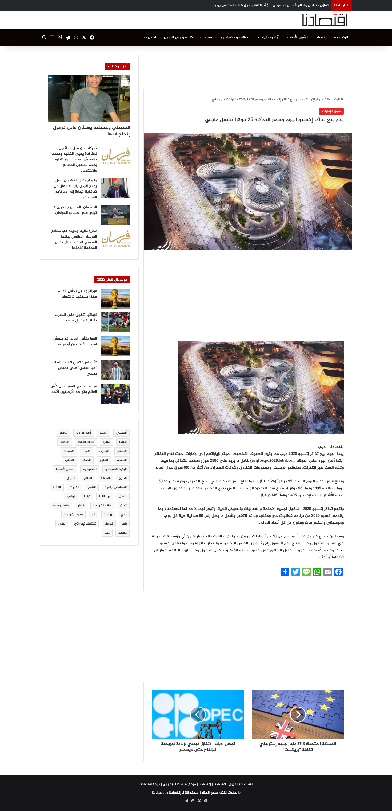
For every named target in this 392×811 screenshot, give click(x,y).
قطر (124, 523)
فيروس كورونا (73, 514)
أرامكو (103, 433)
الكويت (74, 487)
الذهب (69, 460)
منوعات (206, 37)
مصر (107, 533)
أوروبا (106, 442)
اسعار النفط (86, 442)
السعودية (90, 469)
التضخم (122, 460)
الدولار (87, 460)
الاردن (86, 451)
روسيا (108, 514)
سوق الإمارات (314, 100)
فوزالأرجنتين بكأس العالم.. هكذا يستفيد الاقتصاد (76, 294)
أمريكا (63, 433)
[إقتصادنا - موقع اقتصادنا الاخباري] (312, 20)
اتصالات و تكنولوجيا (235, 37)
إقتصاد (321, 37)
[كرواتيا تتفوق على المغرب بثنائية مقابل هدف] (115, 322)
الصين (123, 478)
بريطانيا (104, 496)
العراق (71, 478)
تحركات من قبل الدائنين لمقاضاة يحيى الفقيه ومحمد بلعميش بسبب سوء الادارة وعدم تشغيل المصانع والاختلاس (74, 159)
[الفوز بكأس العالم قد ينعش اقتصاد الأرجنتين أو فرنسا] (115, 346)
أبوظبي (121, 433)
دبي (124, 514)
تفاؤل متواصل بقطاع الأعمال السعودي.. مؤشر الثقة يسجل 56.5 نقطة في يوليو (271, 5)
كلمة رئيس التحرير (178, 37)
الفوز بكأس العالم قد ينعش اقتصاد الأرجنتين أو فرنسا (75, 341)
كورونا (109, 523)
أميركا (123, 442)
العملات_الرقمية (116, 487)
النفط (57, 487)
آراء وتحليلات (268, 37)
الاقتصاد (69, 451)
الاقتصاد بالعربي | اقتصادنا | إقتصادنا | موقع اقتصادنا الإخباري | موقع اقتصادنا (196, 784)
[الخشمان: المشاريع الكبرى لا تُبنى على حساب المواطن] (115, 215)
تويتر (123, 505)
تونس (71, 496)
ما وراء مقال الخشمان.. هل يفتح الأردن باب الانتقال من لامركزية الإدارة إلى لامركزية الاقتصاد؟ (75, 188)
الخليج (103, 460)
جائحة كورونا (102, 505)
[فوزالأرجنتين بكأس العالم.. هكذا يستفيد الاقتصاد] (115, 299)
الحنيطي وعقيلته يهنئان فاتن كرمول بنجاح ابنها (91, 131)
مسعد (122, 533)
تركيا (87, 496)
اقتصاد (64, 442)
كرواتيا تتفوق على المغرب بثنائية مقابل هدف (76, 318)
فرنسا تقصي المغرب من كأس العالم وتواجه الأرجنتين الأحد (73, 389)
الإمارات (104, 451)
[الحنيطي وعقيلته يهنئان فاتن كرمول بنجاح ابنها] (89, 98)
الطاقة (105, 478)
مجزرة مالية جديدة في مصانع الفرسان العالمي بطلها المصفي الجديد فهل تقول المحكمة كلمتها (74, 239)
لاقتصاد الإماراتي (85, 523)
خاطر (81, 505)
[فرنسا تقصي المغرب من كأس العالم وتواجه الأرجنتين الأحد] (115, 394)
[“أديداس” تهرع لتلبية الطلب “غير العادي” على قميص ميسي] (115, 370)
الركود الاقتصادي (116, 469)
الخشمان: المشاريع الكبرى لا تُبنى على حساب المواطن (75, 210)
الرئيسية (341, 37)
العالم (88, 478)
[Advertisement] (248, 67)
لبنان (61, 523)
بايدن (123, 496)
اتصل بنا (149, 37)
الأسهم (122, 451)
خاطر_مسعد (61, 505)
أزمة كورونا (83, 433)
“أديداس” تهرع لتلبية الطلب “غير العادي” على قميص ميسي (74, 368)
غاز (93, 514)
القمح (92, 487)
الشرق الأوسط (297, 37)
